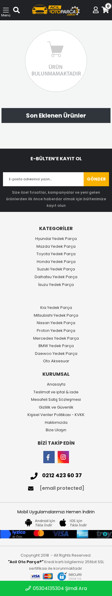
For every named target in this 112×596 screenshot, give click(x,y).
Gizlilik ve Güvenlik (56, 407)
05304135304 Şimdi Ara (59, 588)
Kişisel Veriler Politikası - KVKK (56, 414)
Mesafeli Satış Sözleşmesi (56, 399)
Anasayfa (56, 384)
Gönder (96, 179)
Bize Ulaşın (56, 430)
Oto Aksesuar (56, 361)
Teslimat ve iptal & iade (56, 392)
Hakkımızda (56, 422)
